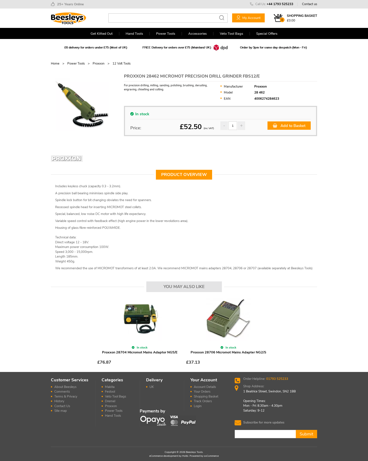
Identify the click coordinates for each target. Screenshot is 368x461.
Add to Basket (292, 125)
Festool (110, 391)
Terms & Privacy (65, 396)
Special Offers (266, 33)
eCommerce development (163, 456)
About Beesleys (65, 387)
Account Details (205, 387)
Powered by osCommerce (204, 456)
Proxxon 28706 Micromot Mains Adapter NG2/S (228, 352)
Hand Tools (134, 33)
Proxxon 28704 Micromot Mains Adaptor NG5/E (139, 352)
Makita (110, 387)
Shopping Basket (206, 396)
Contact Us (62, 406)
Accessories (197, 33)
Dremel (110, 401)
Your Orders (202, 391)
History (59, 401)
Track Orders (203, 401)
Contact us (309, 4)
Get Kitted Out (102, 33)
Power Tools (165, 33)
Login (198, 406)
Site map (60, 411)
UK (152, 387)
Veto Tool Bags (231, 33)
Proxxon (111, 406)
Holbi (185, 456)
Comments (62, 391)
